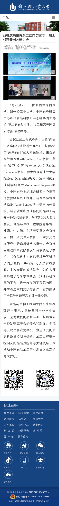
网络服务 (9, 419)
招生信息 (23, 424)
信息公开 (23, 419)
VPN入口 (45, 501)
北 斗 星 (38, 430)
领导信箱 (23, 436)
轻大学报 (23, 413)
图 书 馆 (9, 436)
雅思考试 (38, 413)
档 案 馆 (9, 430)
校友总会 (9, 413)
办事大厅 (38, 419)
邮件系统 (9, 424)
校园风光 (23, 430)
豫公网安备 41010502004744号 (32, 496)
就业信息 (38, 424)
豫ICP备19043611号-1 (40, 492)
